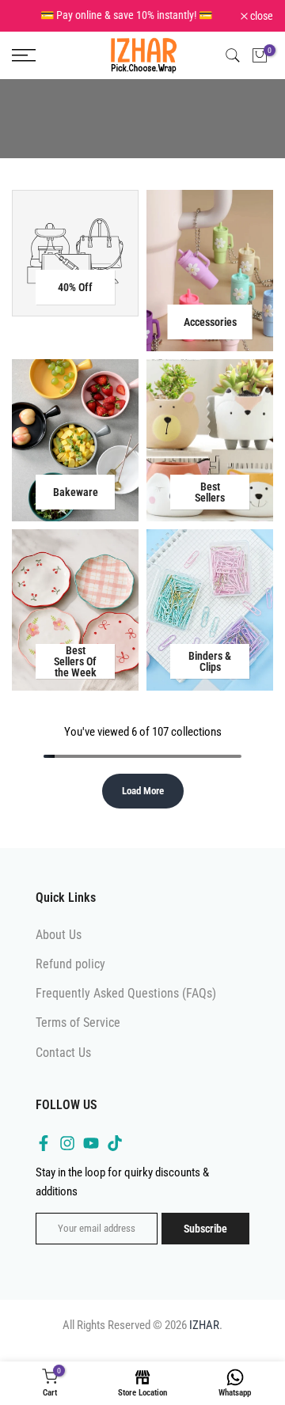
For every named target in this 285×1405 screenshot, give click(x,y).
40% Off (75, 287)
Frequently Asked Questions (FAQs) (126, 993)
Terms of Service (78, 1022)
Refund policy (70, 963)
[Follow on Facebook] (43, 1143)
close (260, 15)
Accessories (210, 322)
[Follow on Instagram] (67, 1143)
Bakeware (75, 492)
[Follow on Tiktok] (115, 1143)
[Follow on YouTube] (91, 1143)
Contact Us (63, 1052)
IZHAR (204, 1325)
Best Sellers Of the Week (75, 661)
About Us (59, 934)
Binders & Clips (209, 661)
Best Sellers (210, 492)
